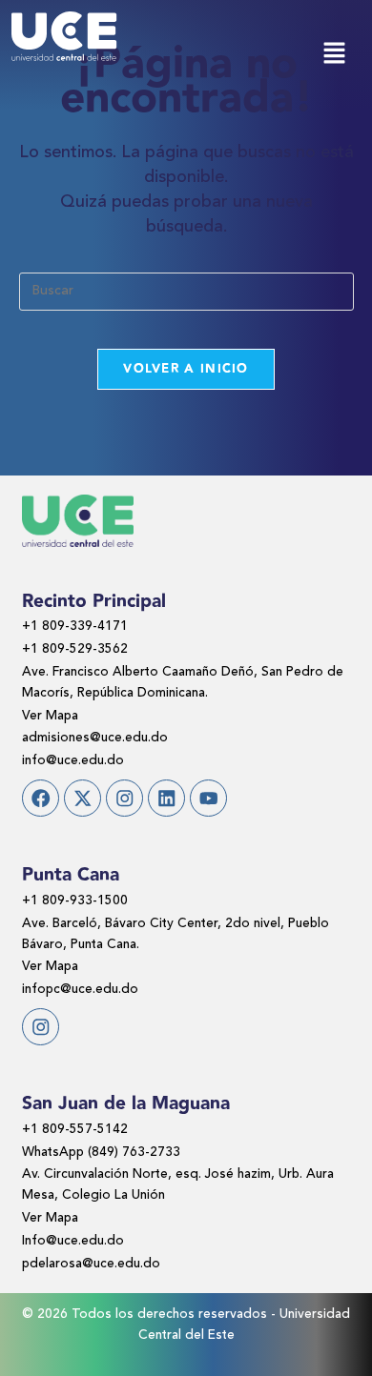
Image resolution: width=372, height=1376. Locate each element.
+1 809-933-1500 (75, 901)
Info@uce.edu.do (73, 1241)
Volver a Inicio (186, 368)
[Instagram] (124, 798)
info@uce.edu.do (73, 761)
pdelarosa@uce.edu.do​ (91, 1264)
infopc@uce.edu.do (80, 989)
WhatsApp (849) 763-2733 (101, 1152)
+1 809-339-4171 (75, 626)
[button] (334, 54)
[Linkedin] (166, 798)
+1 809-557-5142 (75, 1129)
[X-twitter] (82, 798)
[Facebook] (40, 798)
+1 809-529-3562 (75, 649)
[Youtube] (208, 798)
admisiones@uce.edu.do (95, 738)
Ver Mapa (50, 716)
